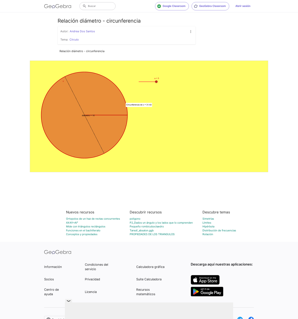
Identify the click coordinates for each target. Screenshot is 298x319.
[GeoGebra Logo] (57, 6)
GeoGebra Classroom (212, 6)
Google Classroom (174, 6)
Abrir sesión (242, 6)
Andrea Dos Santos (82, 31)
